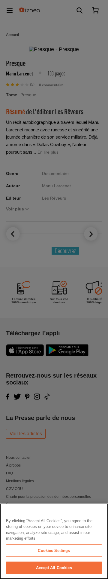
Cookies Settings (54, 550)
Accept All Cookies (54, 567)
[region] (54, 541)
